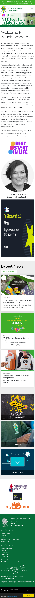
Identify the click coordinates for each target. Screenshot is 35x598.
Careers (3, 550)
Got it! (28, 595)
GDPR (3, 537)
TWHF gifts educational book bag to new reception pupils (17, 301)
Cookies (3, 535)
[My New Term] (17, 505)
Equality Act (5, 541)
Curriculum (5, 552)
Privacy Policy (5, 533)
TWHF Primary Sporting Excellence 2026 (17, 339)
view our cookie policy (12, 596)
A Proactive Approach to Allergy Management (16, 377)
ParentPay (4, 554)
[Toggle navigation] (32, 9)
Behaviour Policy (6, 548)
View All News (9, 271)
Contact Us (4, 556)
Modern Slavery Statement (10, 539)
